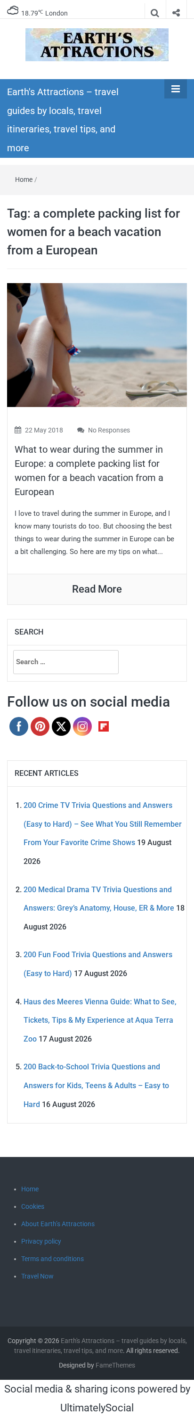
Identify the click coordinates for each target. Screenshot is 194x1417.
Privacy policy (41, 1241)
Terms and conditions (52, 1258)
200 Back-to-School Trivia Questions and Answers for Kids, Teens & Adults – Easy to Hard (96, 1085)
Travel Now (37, 1276)
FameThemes (115, 1365)
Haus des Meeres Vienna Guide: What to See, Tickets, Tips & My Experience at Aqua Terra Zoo (100, 1020)
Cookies (32, 1206)
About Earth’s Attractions (58, 1224)
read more (97, 589)
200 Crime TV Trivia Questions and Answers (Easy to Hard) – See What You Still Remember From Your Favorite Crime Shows (103, 824)
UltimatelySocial (97, 1408)
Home (23, 179)
